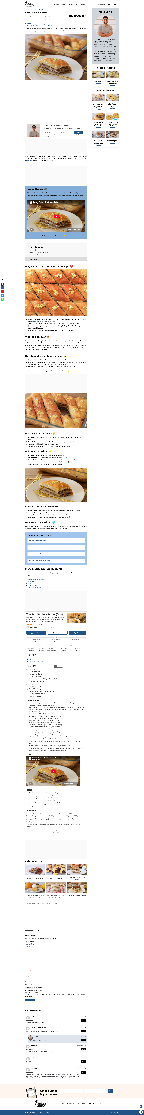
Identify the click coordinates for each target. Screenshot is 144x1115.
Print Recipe (38, 633)
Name (28, 971)
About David (81, 4)
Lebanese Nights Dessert (36, 579)
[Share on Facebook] (70, 16)
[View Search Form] (118, 4)
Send (110, 1090)
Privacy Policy (103, 1103)
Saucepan (32, 659)
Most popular (101, 4)
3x (61, 666)
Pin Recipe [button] (58, 633)
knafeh (30, 161)
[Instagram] (112, 4)
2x (58, 666)
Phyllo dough (46, 903)
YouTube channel (105, 46)
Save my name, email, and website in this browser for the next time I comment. (49, 981)
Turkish (55, 903)
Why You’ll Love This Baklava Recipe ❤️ (38, 252)
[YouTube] (115, 4)
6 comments (49, 25)
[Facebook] (109, 4)
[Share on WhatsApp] (2, 299)
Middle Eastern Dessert (32, 903)
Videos (90, 4)
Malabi (84, 158)
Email (28, 976)
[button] (25, 23)
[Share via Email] (75, 16)
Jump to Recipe (30, 25)
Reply (83, 1020)
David (28, 16)
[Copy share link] (80, 16)
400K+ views (35, 321)
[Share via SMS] (77, 16)
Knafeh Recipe (32, 585)
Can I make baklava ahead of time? (38, 540)
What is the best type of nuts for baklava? (39, 560)
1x (55, 666)
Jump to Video (40, 25)
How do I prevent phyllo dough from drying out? (41, 547)
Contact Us (92, 1103)
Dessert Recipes (38, 9)
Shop (63, 4)
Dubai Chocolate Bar (34, 588)
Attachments (28, 985)
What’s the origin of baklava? (36, 554)
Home (26, 9)
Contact (71, 4)
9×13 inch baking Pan (36, 661)
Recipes (56, 4)
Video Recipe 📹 (32, 250)
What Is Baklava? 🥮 (33, 254)
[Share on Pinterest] (72, 16)
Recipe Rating (29, 942)
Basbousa (78, 158)
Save (78, 633)
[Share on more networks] (83, 16)
